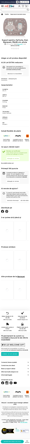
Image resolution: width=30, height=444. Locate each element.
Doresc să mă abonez (10, 354)
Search (27, 9)
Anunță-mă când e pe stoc (12, 441)
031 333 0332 (25, 2)
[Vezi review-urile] (15, 48)
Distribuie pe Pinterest (6, 211)
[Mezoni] (2, 14)
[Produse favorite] (23, 6)
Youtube (15, 382)
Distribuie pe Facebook (2, 211)
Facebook (2, 382)
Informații (4, 78)
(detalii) (24, 177)
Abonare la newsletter (15, 73)
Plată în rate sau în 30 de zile (22, 328)
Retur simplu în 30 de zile (7, 317)
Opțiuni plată (12, 78)
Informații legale (6, 375)
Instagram (6, 382)
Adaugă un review (13, 158)
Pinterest (11, 382)
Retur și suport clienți (8, 368)
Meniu (2, 6)
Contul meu (19, 6)
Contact (17, 2)
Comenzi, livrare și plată (9, 362)
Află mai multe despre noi (9, 372)
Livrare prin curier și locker (7, 328)
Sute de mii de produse (22, 317)
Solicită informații (13, 200)
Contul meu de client (8, 365)
